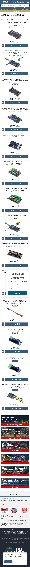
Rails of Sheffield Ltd (13, 542)
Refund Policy (15, 531)
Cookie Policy (6, 531)
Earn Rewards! (15, 11)
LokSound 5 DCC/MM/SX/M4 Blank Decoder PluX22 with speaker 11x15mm (15, 79)
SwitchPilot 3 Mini (15, 357)
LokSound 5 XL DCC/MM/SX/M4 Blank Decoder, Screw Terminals (15, 189)
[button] (13, 2)
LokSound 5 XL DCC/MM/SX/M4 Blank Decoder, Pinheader (15, 162)
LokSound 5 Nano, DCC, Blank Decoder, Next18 (15, 135)
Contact (4, 530)
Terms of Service (22, 533)
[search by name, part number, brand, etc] (1, 5)
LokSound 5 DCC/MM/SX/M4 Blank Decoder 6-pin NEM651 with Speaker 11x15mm (15, 217)
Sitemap (16, 535)
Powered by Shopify (21, 542)
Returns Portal (24, 531)
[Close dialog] (27, 271)
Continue (17, 293)
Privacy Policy (24, 530)
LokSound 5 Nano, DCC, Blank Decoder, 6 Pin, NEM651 (15, 385)
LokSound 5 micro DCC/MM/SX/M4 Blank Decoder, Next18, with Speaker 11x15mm (15, 109)
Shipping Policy (20, 532)
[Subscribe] (27, 504)
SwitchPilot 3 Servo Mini (15, 329)
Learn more (8, 561)
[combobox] (15, 5)
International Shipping (10, 533)
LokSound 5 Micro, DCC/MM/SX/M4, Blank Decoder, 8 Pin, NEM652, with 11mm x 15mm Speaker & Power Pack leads (15, 300)
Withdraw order (11, 532)
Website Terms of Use (13, 530)
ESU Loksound (14, 27)
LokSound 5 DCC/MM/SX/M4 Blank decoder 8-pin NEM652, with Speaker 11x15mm (15, 52)
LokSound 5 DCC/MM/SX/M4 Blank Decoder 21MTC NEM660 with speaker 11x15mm (15, 24)
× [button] (25, 554)
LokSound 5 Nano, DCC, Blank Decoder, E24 (15, 244)
